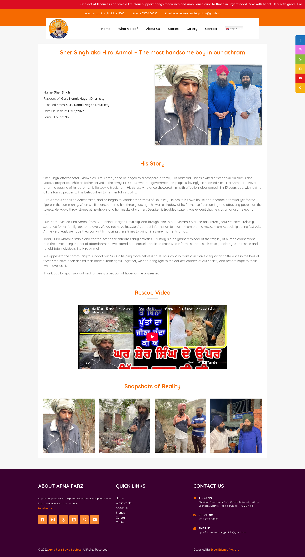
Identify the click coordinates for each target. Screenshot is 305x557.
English (233, 28)
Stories (173, 29)
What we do (123, 503)
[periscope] (63, 519)
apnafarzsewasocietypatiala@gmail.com (197, 13)
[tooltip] (300, 40)
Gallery (192, 29)
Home (105, 29)
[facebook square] (42, 519)
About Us (153, 29)
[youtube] (94, 519)
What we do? (128, 29)
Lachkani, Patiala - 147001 (110, 13)
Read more (45, 508)
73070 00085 (149, 13)
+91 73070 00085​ (208, 519)
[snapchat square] (73, 519)
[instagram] (53, 519)
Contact (211, 29)
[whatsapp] (84, 519)
